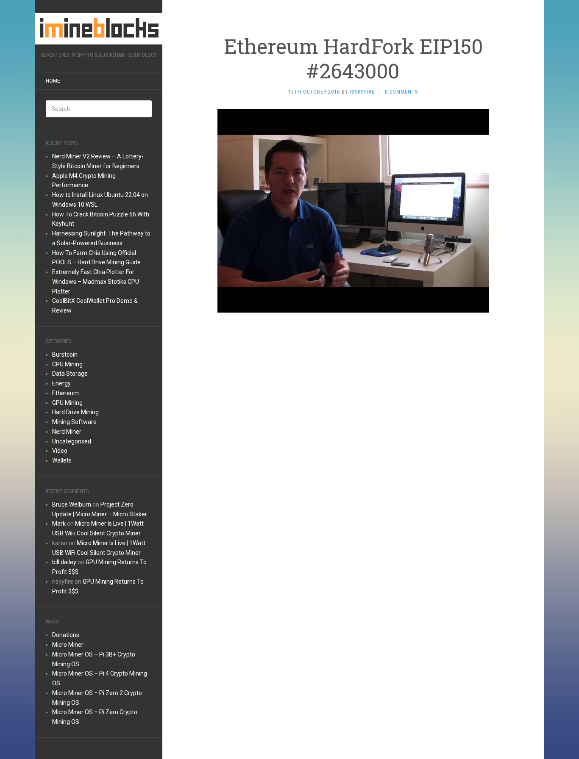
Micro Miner (68, 644)
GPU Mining (67, 402)
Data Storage (70, 373)
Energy (61, 383)
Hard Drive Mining (75, 412)
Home (53, 81)
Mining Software (74, 421)
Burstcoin (65, 354)
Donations (65, 635)
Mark (59, 523)
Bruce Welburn (71, 504)
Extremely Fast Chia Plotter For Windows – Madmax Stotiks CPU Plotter (95, 282)
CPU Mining (67, 364)
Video (59, 450)
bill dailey (64, 562)
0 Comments (401, 92)
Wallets (62, 460)
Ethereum (65, 393)
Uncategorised (71, 441)
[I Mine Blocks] (98, 28)
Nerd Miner (66, 431)
